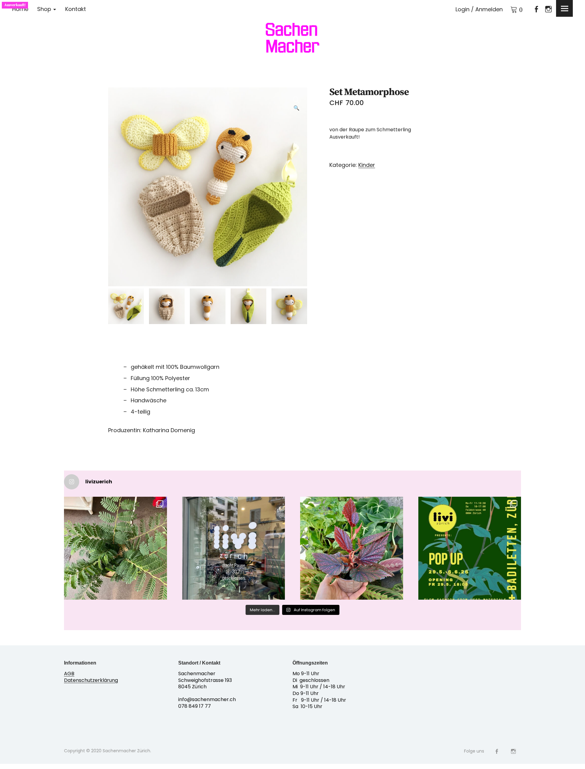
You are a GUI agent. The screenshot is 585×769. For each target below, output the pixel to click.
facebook (534, 9)
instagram (546, 9)
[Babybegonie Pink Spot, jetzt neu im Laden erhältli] (351, 548)
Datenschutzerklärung (91, 680)
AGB (69, 673)
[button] (296, 98)
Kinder (366, 165)
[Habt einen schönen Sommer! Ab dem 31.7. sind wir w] (233, 548)
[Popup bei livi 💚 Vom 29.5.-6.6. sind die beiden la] (469, 548)
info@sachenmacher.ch (207, 699)
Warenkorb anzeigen (510, 8)
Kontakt (75, 9)
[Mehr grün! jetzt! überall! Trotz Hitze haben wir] (115, 548)
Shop (44, 9)
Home (20, 9)
